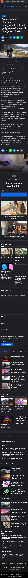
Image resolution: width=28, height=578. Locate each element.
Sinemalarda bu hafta (17, 356)
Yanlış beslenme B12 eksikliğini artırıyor (6, 256)
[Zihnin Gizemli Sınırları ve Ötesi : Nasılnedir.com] (7, 419)
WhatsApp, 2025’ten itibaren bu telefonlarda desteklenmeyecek (18, 491)
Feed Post (15, 565)
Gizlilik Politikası (15, 574)
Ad (2, 316)
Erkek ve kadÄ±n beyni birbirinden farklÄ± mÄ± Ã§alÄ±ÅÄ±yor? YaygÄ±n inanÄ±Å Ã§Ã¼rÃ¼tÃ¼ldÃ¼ (6, 275)
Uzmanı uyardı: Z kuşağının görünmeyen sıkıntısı (12, 166)
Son (14, 351)
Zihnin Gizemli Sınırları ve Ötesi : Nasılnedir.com (6, 426)
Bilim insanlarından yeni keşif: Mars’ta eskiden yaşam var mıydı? (17, 476)
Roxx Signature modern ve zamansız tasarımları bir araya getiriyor (18, 524)
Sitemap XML (4, 563)
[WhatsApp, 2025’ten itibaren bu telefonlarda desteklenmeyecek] (5, 492)
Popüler (5, 351)
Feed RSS (21, 563)
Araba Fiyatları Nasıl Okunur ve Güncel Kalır (17, 363)
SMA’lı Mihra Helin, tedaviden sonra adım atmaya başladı (20, 258)
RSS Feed (11, 563)
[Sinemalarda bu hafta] (6, 358)
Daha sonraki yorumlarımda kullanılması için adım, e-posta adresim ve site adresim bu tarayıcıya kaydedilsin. (13, 339)
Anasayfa (5, 12)
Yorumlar (22, 351)
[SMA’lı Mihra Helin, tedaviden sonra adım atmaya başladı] (21, 251)
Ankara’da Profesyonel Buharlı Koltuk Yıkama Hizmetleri (17, 385)
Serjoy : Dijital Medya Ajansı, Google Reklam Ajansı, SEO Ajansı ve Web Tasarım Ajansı (21, 420)
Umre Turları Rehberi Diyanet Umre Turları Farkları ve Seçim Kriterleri (18, 371)
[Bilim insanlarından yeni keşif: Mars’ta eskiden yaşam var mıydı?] (5, 477)
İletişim (8, 574)
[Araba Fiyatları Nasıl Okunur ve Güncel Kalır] (6, 365)
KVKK (26, 574)
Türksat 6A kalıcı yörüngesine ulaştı (16, 469)
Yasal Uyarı (19, 576)
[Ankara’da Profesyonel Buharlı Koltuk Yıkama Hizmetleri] (6, 386)
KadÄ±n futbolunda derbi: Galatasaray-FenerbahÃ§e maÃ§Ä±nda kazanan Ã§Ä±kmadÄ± (20, 280)
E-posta (3, 323)
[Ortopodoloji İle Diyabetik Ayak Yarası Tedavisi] (21, 401)
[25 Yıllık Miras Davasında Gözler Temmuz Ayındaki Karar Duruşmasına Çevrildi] (7, 401)
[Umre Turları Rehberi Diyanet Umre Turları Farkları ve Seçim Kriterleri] (6, 371)
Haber (9, 12)
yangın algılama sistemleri (14, 569)
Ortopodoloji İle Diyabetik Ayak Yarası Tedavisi (19, 408)
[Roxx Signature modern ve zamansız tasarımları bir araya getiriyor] (5, 525)
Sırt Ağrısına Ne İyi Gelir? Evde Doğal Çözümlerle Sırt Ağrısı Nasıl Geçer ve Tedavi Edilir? (18, 379)
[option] (14, 163)
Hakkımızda (3, 574)
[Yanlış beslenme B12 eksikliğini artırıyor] (7, 251)
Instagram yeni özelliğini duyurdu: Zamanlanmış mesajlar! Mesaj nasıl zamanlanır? (18, 484)
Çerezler (22, 574)
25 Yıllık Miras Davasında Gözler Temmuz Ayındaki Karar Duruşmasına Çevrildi (6, 410)
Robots (16, 563)
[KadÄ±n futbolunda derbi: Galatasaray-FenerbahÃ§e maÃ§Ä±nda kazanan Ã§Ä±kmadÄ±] (21, 269)
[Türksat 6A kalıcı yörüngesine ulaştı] (5, 470)
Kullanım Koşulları (11, 576)
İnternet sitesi (4, 329)
